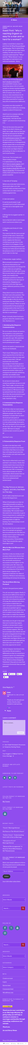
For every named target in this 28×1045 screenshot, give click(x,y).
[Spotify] (10, 778)
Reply (9, 710)
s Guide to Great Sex (12, 82)
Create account (8, 978)
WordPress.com (8, 992)
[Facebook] (5, 928)
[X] (11, 928)
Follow (6, 876)
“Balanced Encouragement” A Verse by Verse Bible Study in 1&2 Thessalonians (12, 849)
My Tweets (6, 801)
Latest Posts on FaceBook (13, 787)
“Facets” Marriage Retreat (11, 828)
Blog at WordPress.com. (10, 1040)
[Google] (15, 778)
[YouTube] (5, 814)
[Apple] (4, 778)
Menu (15, 20)
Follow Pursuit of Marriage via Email (14, 858)
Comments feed (8, 989)
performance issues (12, 138)
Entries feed (6, 985)
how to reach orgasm (13, 164)
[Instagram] (5, 933)
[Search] (23, 908)
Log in (5, 982)
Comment (20, 732)
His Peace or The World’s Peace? (13, 831)
